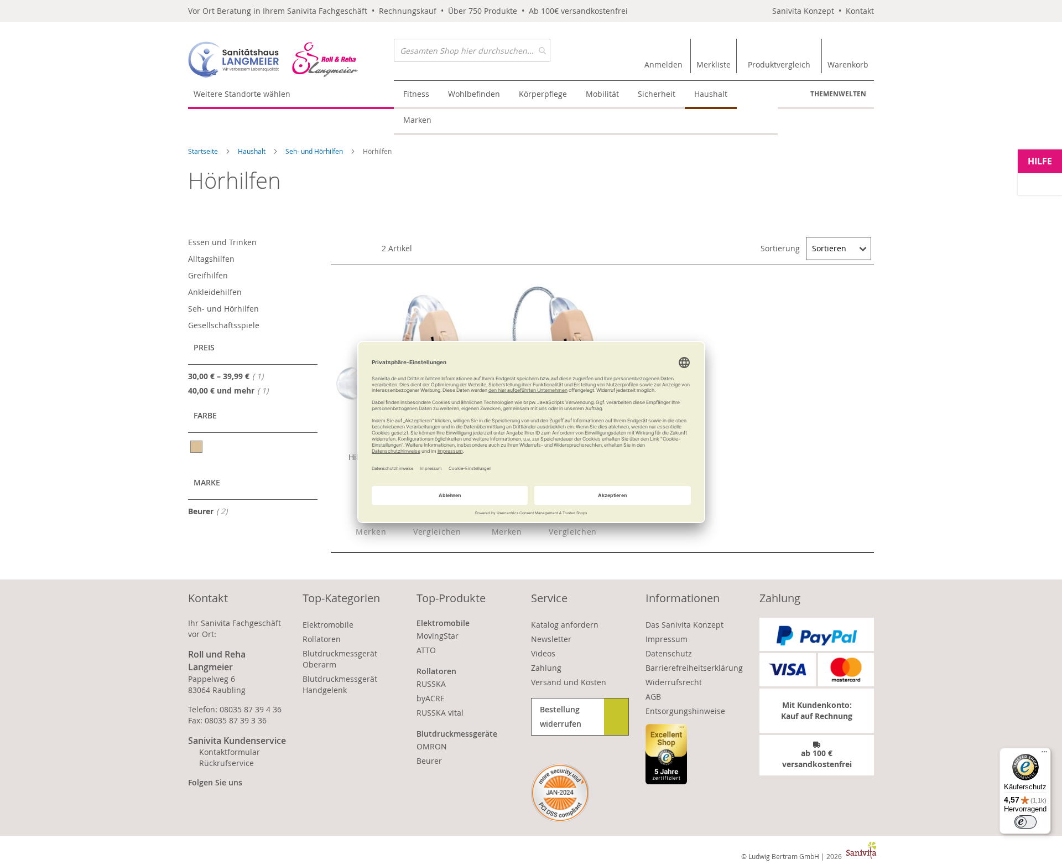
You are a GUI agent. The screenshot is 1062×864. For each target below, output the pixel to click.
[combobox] (472, 50)
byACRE (431, 698)
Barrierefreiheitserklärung (694, 668)
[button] (361, 532)
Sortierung (780, 248)
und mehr (231, 390)
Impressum (666, 639)
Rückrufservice (226, 763)
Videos (543, 653)
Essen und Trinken (222, 242)
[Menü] (1044, 754)
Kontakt (860, 11)
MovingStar (438, 635)
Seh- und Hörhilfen (315, 151)
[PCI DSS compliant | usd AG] (560, 793)
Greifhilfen (208, 275)
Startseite (204, 151)
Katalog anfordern (564, 624)
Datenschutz (668, 653)
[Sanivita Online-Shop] (291, 59)
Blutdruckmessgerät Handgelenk (340, 684)
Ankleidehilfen (215, 292)
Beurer (211, 510)
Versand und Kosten (568, 682)
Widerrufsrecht (673, 682)
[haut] (197, 446)
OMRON (432, 746)
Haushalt (252, 151)
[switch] (1025, 822)
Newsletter (551, 639)
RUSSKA (431, 684)
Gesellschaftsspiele (223, 325)
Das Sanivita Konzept (684, 624)
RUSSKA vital (440, 712)
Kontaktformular (229, 752)
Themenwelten (838, 94)
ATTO (426, 650)
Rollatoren (322, 639)
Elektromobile (328, 624)
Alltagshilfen (211, 258)
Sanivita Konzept (803, 11)
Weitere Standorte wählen (242, 94)
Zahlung (546, 668)
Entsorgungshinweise (685, 711)
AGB (653, 696)
